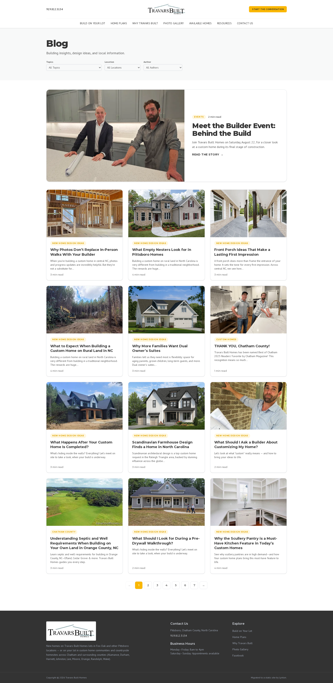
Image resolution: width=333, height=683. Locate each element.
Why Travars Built (145, 23)
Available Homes (200, 23)
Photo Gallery (173, 23)
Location (109, 61)
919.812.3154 (54, 9)
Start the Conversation (268, 9)
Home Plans (119, 23)
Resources (224, 23)
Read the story (207, 154)
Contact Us (245, 23)
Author (147, 61)
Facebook (238, 655)
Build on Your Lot (92, 23)
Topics (49, 61)
